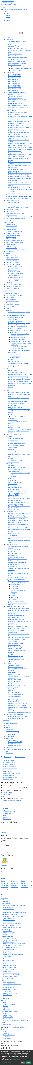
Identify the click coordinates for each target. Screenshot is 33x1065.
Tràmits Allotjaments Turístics (11, 947)
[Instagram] (23, 9)
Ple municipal (7, 903)
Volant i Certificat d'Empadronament (14, 944)
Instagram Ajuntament (14, 886)
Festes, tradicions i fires (10, 993)
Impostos (6, 951)
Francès (8, 20)
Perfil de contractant (9, 920)
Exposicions (6, 1009)
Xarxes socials (7, 1013)
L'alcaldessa (6, 900)
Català (7, 13)
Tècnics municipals (8, 918)
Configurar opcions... (6, 1062)
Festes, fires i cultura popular (11, 773)
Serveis (5, 934)
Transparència (7, 922)
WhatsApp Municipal (9, 1004)
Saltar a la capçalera (8, 1)
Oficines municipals (9, 933)
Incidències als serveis (9, 938)
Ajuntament (4, 898)
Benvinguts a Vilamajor (10, 982)
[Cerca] (21, 33)
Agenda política (7, 813)
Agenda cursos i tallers (10, 810)
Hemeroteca (7, 1024)
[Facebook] (10, 9)
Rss (4, 1022)
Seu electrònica (7, 931)
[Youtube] (17, 9)
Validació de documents (10, 940)
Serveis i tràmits (5, 929)
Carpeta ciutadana (8, 949)
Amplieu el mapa (7, 793)
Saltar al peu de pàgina (9, 4)
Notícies (5, 817)
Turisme (3, 980)
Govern (5, 901)
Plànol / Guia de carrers (10, 777)
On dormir (6, 998)
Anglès (8, 17)
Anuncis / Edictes (8, 907)
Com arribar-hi (7, 794)
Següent (8, 852)
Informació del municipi (10, 770)
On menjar (6, 997)
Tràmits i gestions (8, 942)
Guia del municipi (20, 757)
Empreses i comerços (9, 766)
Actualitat (3, 1000)
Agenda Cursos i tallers (10, 1011)
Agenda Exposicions (9, 811)
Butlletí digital (7, 1015)
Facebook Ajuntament (24, 886)
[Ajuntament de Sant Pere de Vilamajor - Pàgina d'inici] (10, 29)
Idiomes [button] (5, 11)
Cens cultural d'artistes (10, 768)
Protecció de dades (9, 925)
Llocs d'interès (7, 995)
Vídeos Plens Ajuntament (4, 886)
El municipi (7, 757)
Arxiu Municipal (7, 956)
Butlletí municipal (8, 1017)
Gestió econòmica (8, 909)
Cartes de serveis (8, 936)
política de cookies (15, 1059)
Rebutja (23, 1062)
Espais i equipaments (9, 762)
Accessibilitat (7, 1038)
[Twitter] (4, 9)
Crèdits (5, 1031)
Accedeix (3, 832)
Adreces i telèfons (8, 761)
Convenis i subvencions (10, 914)
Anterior (3, 852)
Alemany (8, 19)
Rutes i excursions (8, 987)
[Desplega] (12, 757)
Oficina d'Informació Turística (12, 984)
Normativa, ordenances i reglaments (14, 905)
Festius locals (7, 771)
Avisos (5, 815)
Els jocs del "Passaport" (10, 989)
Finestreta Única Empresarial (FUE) (13, 955)
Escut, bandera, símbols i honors (12, 927)
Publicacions (7, 819)
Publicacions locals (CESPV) (11, 775)
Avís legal (6, 1037)
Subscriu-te (4, 865)
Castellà (8, 15)
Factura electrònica (9, 953)
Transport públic (8, 779)
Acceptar (28, 1062)
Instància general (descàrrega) (12, 945)
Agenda (5, 808)
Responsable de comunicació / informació (15, 1020)
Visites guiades (7, 991)
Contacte (3, 7)
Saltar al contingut (7, 3)
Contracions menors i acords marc (13, 916)
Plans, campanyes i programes (12, 923)
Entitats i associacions (9, 764)
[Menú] (1, 36)
